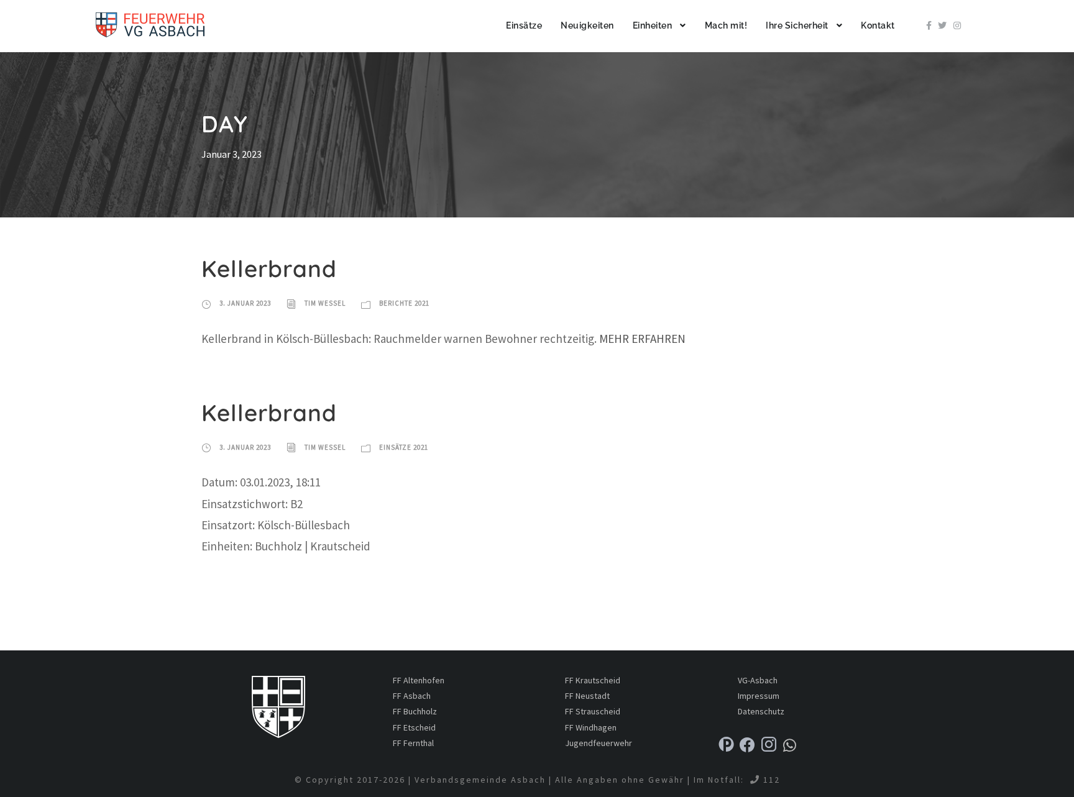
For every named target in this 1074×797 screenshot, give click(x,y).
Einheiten (652, 25)
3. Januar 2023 (245, 303)
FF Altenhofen (418, 680)
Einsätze (524, 25)
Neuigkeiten (587, 25)
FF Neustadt (587, 695)
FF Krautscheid (592, 680)
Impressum (758, 695)
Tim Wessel (325, 303)
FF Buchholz (415, 711)
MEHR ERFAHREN (642, 338)
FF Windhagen (591, 727)
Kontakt (878, 25)
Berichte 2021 (404, 303)
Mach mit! (726, 25)
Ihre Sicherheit (797, 25)
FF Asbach (412, 695)
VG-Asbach (758, 680)
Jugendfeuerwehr (598, 743)
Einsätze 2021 (403, 447)
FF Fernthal (413, 743)
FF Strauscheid (592, 711)
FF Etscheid (414, 727)
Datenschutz (761, 711)
